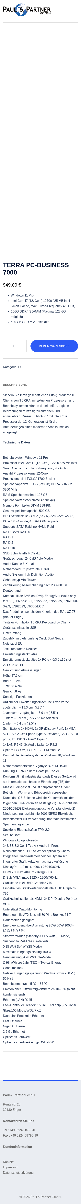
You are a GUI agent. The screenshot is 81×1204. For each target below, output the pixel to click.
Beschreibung (15, 384)
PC (20, 367)
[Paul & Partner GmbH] (27, 9)
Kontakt (8, 1162)
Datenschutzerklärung (18, 1172)
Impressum (10, 1167)
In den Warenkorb (54, 346)
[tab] (15, 384)
